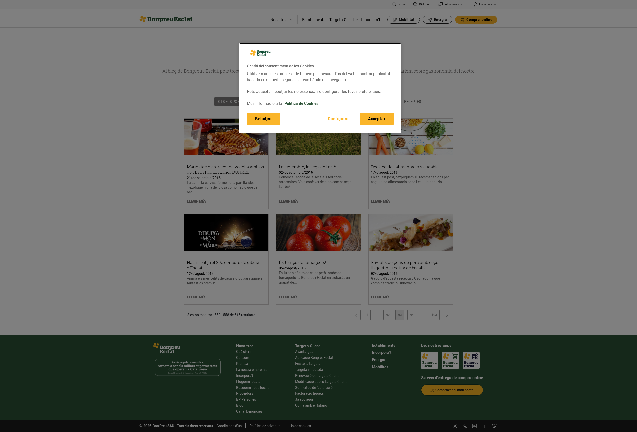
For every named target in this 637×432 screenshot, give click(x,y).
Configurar (338, 118)
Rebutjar (263, 118)
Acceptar (376, 118)
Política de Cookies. (301, 103)
